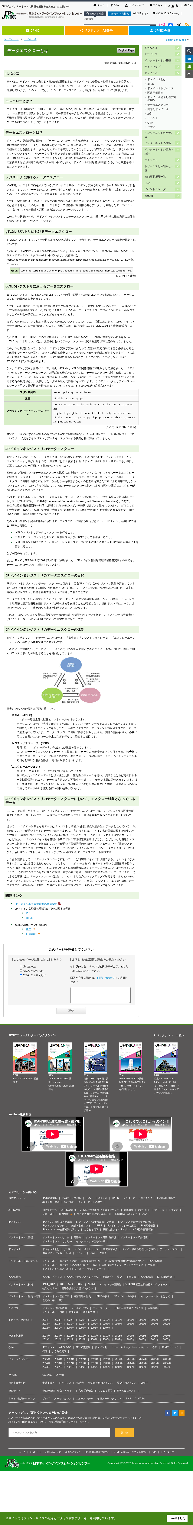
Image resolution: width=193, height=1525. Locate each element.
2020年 (94, 1319)
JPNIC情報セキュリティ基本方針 (131, 1452)
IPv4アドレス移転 (71, 1198)
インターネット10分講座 (134, 1237)
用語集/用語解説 (166, 1198)
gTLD (150, 83)
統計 (150, 113)
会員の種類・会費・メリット (58, 1390)
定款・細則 (144, 1210)
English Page (126, 50)
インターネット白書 (53, 1312)
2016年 (143, 1319)
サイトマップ (136, 5)
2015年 (155, 1319)
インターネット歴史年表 (55, 1296)
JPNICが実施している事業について (99, 1210)
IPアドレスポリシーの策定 (121, 1225)
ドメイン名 (30, 39)
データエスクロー (157, 104)
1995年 (143, 1367)
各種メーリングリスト (109, 1398)
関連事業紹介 (155, 92)
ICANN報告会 (164, 1276)
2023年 (58, 1319)
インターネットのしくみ (55, 1237)
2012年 (58, 1323)
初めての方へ (49, 1210)
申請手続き (48, 1382)
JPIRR (115, 1198)
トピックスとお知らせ (20, 1319)
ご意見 (151, 127)
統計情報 (69, 1202)
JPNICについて (170, 1347)
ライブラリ (151, 160)
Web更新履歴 (15, 1335)
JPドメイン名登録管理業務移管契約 (36, 903)
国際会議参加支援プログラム (77, 1288)
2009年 (94, 1323)
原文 (28, 929)
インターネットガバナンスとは (59, 1261)
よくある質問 (91, 1229)
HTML (29, 917)
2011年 (70, 1323)
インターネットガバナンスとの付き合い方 (65, 1264)
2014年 (167, 1319)
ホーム (101, 5)
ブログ (46, 1398)
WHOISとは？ (141, 13)
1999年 (82, 1327)
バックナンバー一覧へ (170, 1035)
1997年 (106, 1327)
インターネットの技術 (158, 143)
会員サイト (14, 1390)
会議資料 (153, 1308)
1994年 (155, 1367)
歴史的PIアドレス (127, 1382)
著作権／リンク (73, 1452)
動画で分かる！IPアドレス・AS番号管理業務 (128, 1229)
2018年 (119, 1319)
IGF (95, 1264)
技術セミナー (49, 1288)
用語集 (77, 1237)
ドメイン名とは (156, 79)
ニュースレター (101, 1308)
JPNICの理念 (68, 1210)
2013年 (46, 1323)
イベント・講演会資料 (54, 1308)
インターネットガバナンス (159, 134)
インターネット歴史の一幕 (91, 1241)
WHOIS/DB (65, 1347)
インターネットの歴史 (90, 1202)
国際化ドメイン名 (157, 109)
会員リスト (48, 1213)
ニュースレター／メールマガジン (129, 1347)
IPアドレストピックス (54, 1225)
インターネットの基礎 (158, 60)
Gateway (47, 1374)
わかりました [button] (177, 1518)
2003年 (167, 1323)
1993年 (167, 1367)
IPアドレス (151, 54)
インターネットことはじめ (57, 1241)
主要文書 (131, 1276)
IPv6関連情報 (49, 1198)
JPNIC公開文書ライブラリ (128, 1308)
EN (189, 5)
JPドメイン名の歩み (125, 1296)
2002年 (46, 1327)
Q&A (116, 5)
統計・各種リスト (81, 1225)
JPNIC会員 (162, 30)
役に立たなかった (33, 970)
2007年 (119, 1323)
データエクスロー (169, 1249)
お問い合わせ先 (106, 977)
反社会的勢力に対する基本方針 (94, 1213)
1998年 (94, 1327)
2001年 (58, 1327)
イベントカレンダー (156, 189)
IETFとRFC (48, 1284)
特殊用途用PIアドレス (100, 1382)
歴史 (119, 1276)
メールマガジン (79, 1308)
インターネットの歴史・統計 (159, 151)
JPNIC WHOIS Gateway (166, 13)
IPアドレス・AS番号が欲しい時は (95, 1221)
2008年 (106, 1323)
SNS (128, 1398)
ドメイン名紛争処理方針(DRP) (161, 99)
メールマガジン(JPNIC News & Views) (34, 1412)
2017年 (131, 1319)
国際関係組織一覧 (91, 1261)
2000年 (70, 1327)
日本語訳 (31, 934)
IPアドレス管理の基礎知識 (57, 1221)
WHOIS (149, 195)
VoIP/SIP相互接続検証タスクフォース (147, 1284)
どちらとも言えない (34, 975)
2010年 (82, 1323)
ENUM (91, 1284)
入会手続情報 (86, 1390)
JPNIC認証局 (83, 1347)
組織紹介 (108, 1276)
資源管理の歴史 (82, 1296)
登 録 (124, 1432)
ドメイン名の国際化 (110, 1284)
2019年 (106, 1319)
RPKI (80, 1284)
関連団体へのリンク (126, 1213)
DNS (88, 1198)
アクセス (158, 5)
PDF (28, 912)
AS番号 (80, 1382)
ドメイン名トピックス (160, 88)
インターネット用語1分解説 (100, 1237)
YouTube (140, 1398)
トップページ (11, 39)
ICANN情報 (155, 1261)
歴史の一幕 (48, 1300)
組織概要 (128, 1210)
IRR (62, 1284)
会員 (154, 1347)
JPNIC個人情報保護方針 (97, 1452)
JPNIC (35, 30)
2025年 (46, 1359)
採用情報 (88, 18)
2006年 (131, 1323)
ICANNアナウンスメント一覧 (83, 1276)
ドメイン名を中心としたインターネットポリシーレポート (74, 1268)
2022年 (70, 1319)
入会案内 (173, 1210)
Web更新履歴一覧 (155, 176)
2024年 (46, 1319)
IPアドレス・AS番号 (99, 30)
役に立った (29, 966)
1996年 (131, 1367)
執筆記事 (74, 1312)
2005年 (143, 1323)
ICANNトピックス (52, 1276)
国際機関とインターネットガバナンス (122, 1264)
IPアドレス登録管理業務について (136, 1221)
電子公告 (159, 1210)
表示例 (60, 1374)
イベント (152, 118)
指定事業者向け (17, 1382)
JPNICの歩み (102, 1296)
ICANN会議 (146, 1276)
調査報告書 (89, 1312)
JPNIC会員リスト (126, 1390)
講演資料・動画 (51, 1202)
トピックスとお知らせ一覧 (159, 168)
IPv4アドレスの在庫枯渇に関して (60, 1229)
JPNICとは (151, 47)
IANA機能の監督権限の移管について (125, 1261)
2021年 (82, 1319)
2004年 (155, 1323)
